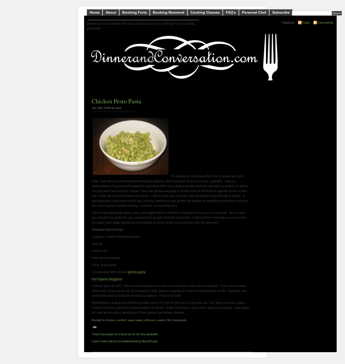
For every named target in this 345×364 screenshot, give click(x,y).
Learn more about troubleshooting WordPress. (125, 341)
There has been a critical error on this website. (125, 334)
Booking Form (134, 12)
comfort (121, 320)
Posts (306, 22)
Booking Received (168, 12)
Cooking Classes (205, 12)
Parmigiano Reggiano (107, 279)
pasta (161, 320)
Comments (325, 22)
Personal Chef (254, 12)
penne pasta (136, 272)
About (111, 12)
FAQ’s (231, 12)
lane (118, 108)
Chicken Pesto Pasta (116, 101)
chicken (110, 320)
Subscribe (281, 12)
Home (95, 12)
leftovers (150, 320)
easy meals (135, 320)
